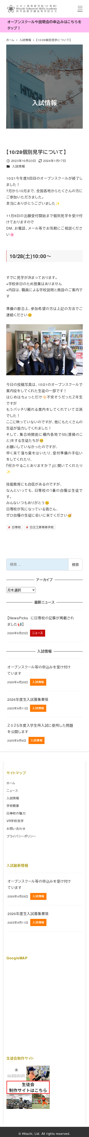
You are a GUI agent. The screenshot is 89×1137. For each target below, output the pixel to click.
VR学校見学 (15, 821)
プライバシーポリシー (21, 836)
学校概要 (12, 805)
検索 (75, 564)
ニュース (12, 790)
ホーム (10, 783)
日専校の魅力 (16, 813)
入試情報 (18, 166)
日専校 (16, 527)
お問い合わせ (16, 828)
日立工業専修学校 (41, 527)
